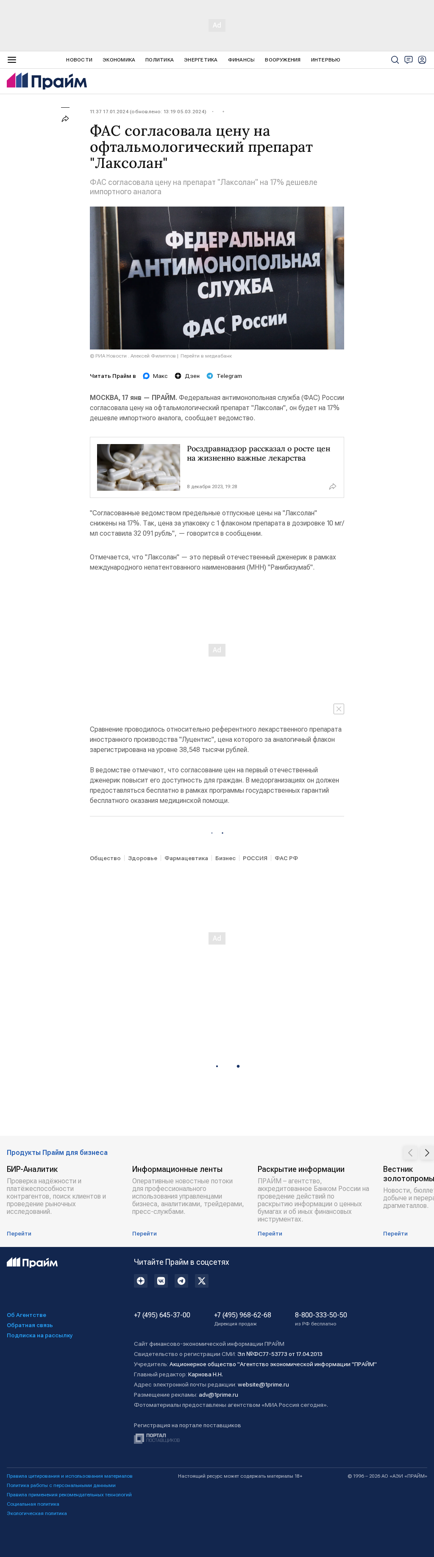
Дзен (192, 375)
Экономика (119, 60)
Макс (160, 375)
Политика (159, 60)
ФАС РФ (286, 858)
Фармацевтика (186, 858)
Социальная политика (33, 1504)
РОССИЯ (255, 858)
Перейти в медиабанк (206, 356)
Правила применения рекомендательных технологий (69, 1495)
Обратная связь (30, 1325)
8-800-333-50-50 (321, 1319)
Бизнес (225, 858)
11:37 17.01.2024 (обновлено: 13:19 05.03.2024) (148, 112)
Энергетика (200, 60)
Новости (79, 60)
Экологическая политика (37, 1513)
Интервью (326, 60)
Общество (105, 858)
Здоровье (142, 858)
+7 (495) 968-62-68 (242, 1319)
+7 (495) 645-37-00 (162, 1315)
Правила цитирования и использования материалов (70, 1476)
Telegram (229, 375)
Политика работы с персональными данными (61, 1485)
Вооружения (282, 60)
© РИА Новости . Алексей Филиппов (133, 356)
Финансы (241, 60)
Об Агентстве (26, 1314)
